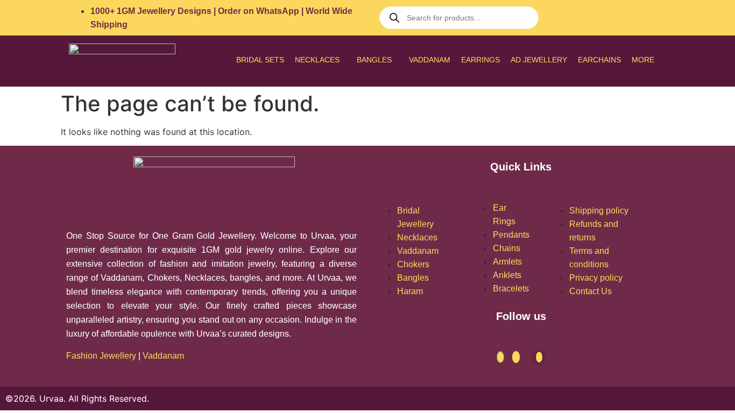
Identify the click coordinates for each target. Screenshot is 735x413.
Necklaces (317, 59)
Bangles (374, 59)
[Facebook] (500, 357)
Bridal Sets (260, 59)
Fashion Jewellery (101, 355)
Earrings (480, 59)
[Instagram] (516, 357)
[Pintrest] (539, 357)
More (643, 59)
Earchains (599, 59)
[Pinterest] (657, 17)
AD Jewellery (539, 59)
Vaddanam (429, 59)
